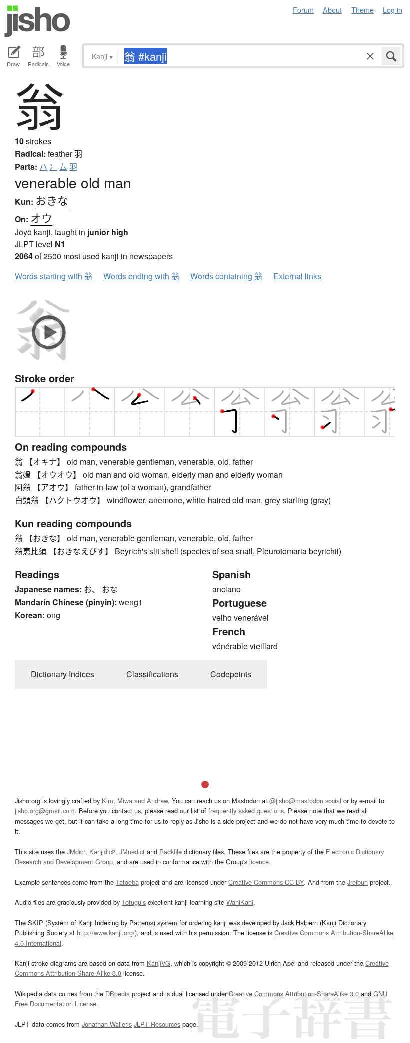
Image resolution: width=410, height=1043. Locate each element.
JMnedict (132, 851)
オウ (41, 217)
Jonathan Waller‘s (107, 1024)
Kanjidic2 (103, 851)
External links (298, 276)
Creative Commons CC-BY (266, 882)
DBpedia (118, 993)
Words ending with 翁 (142, 276)
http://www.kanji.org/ (106, 932)
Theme (363, 9)
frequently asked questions (246, 810)
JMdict (76, 851)
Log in (392, 9)
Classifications (152, 674)
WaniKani (240, 902)
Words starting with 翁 (53, 276)
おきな (52, 200)
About (332, 9)
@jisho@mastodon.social (306, 800)
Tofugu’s (134, 902)
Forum (303, 9)
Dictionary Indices (62, 674)
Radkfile (171, 851)
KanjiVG (158, 963)
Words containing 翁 (226, 276)
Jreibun (358, 882)
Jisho (37, 21)
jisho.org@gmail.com (45, 810)
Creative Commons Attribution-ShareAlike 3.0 (294, 993)
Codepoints (231, 674)
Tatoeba (127, 882)
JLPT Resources (157, 1024)
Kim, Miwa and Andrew (135, 800)
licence (259, 861)
